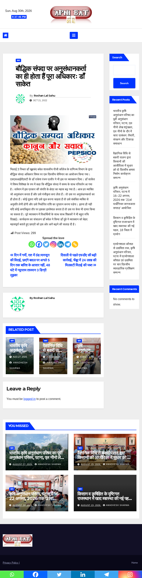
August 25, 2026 (91, 464)
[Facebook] (39, 244)
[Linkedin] (60, 244)
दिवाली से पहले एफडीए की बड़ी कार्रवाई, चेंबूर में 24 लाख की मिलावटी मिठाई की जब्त (78, 260)
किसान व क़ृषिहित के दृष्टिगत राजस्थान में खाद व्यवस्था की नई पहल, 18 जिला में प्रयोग (124, 226)
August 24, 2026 (23, 505)
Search (117, 57)
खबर (18, 60)
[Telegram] (68, 244)
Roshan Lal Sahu (44, 95)
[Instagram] (53, 244)
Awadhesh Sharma (49, 464)
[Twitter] (46, 244)
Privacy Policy (11, 562)
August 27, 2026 (23, 464)
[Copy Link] (75, 244)
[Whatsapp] (31, 244)
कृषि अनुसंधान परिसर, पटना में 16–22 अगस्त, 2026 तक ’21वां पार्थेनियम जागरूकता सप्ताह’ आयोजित (36, 498)
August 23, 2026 (91, 505)
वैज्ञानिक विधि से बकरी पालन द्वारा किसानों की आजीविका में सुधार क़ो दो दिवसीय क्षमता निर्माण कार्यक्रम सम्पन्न (124, 165)
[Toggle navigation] (74, 35)
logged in (29, 398)
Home (134, 562)
